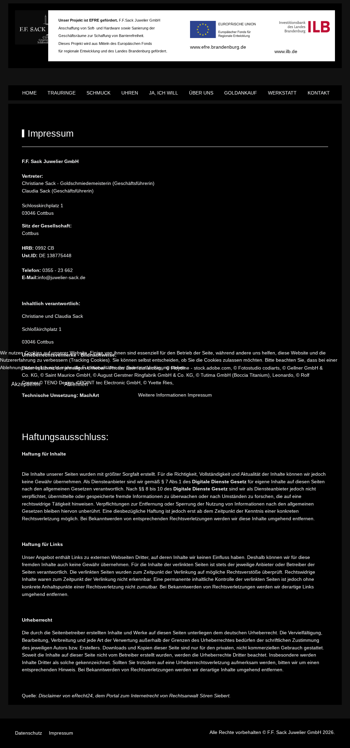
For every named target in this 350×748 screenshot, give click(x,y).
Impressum (200, 395)
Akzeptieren (25, 384)
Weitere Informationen (162, 395)
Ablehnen (76, 384)
